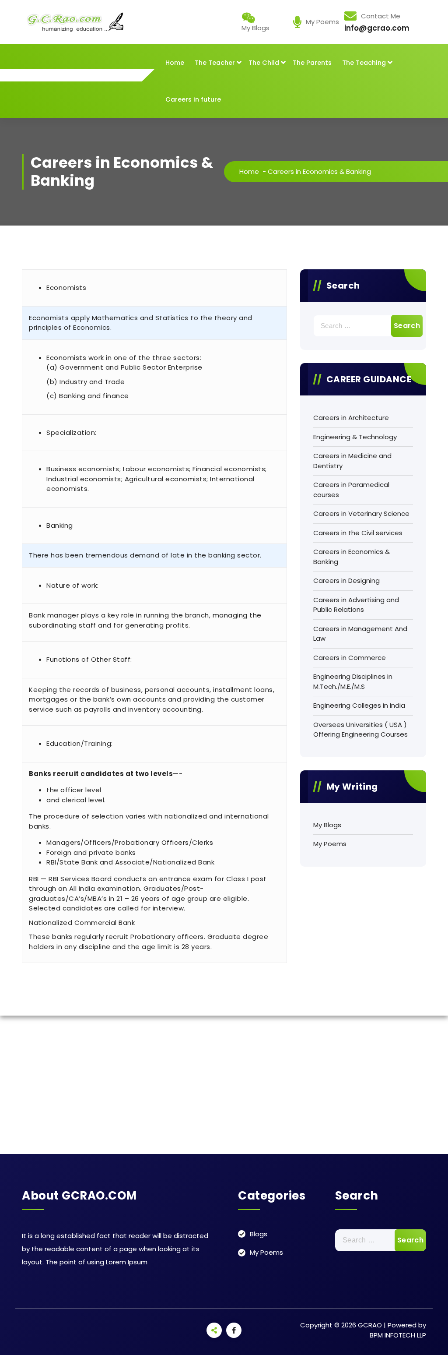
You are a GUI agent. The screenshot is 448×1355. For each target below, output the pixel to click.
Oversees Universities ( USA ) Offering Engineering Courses (360, 729)
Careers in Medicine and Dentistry (352, 460)
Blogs (258, 1234)
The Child (263, 62)
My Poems (329, 843)
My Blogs (327, 824)
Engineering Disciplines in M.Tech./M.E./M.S (352, 681)
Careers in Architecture (351, 417)
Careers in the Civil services (357, 532)
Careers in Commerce (349, 657)
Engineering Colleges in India (359, 705)
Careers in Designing (346, 580)
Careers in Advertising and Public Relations (356, 604)
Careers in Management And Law (360, 633)
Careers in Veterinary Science (361, 513)
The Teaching (364, 62)
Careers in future (193, 99)
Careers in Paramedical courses (351, 489)
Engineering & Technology (355, 436)
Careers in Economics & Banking (351, 556)
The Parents (312, 62)
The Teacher (215, 62)
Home (174, 62)
